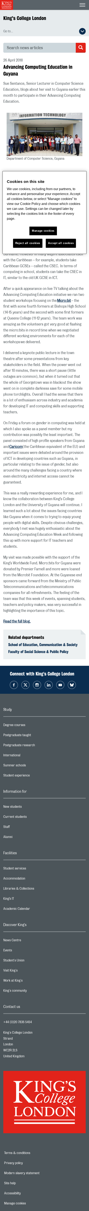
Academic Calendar (33, 909)
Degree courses (30, 726)
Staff (23, 828)
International (28, 756)
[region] (44, 212)
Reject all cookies (27, 243)
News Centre (28, 941)
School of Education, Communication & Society (43, 644)
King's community (31, 991)
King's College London (24, 18)
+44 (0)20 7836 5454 (17, 1022)
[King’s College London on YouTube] (60, 685)
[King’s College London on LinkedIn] (48, 685)
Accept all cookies (61, 243)
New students (29, 807)
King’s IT (25, 899)
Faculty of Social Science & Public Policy (38, 651)
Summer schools (31, 766)
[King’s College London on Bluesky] (72, 685)
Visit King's (27, 971)
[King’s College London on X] (25, 685)
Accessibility (26, 1193)
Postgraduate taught (33, 736)
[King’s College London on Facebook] (14, 685)
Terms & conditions (31, 1153)
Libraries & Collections (35, 889)
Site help (24, 1183)
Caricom (16, 447)
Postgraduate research (35, 746)
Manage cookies (29, 1203)
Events (24, 951)
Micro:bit (64, 301)
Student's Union (30, 961)
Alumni (24, 838)
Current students (31, 818)
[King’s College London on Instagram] (37, 685)
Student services (31, 869)
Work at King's (29, 981)
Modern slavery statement (36, 1173)
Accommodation (30, 879)
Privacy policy (27, 1163)
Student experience (33, 776)
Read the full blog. (17, 621)
